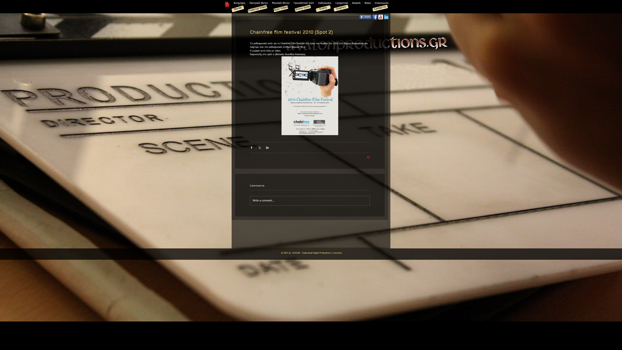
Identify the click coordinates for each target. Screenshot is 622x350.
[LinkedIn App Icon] (386, 17)
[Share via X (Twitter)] (259, 147)
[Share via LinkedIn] (267, 147)
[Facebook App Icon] (375, 17)
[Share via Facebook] (251, 147)
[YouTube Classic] (380, 17)
